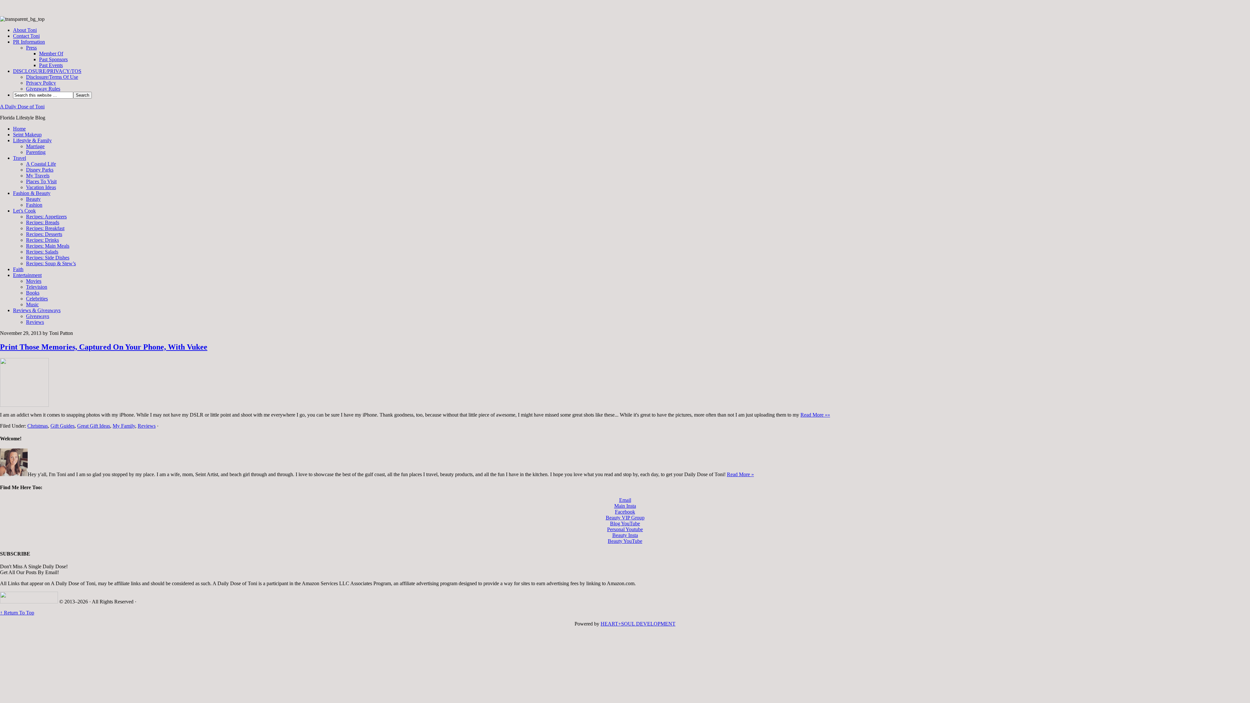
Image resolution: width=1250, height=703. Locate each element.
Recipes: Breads (42, 222)
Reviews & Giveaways (37, 310)
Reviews (35, 322)
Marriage (35, 146)
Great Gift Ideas (93, 426)
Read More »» (815, 415)
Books (32, 293)
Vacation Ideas (41, 187)
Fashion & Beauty (31, 193)
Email (625, 500)
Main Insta (625, 506)
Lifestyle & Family (32, 140)
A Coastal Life (41, 164)
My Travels (37, 175)
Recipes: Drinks (42, 240)
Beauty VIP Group (625, 517)
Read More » (740, 474)
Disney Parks (39, 169)
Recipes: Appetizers (46, 216)
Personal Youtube (625, 529)
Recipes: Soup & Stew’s (51, 263)
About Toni (25, 30)
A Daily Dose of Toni (22, 106)
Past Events (51, 65)
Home (19, 128)
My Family (124, 426)
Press (31, 47)
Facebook (625, 512)
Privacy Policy (41, 83)
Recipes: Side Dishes (47, 257)
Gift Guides (62, 426)
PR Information (29, 42)
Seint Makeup (27, 134)
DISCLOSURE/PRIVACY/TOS (47, 71)
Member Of (51, 53)
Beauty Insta (625, 535)
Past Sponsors (53, 59)
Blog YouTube (625, 523)
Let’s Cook (24, 211)
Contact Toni (26, 36)
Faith (18, 269)
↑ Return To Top (17, 612)
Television (36, 287)
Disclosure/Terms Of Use (52, 77)
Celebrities (37, 298)
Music (32, 304)
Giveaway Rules (43, 88)
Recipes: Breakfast (45, 228)
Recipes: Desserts (44, 234)
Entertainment (27, 275)
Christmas (37, 426)
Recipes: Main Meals (47, 246)
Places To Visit (41, 181)
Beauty (33, 199)
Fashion (34, 205)
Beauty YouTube (625, 541)
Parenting (36, 152)
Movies (33, 281)
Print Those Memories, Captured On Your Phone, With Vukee (103, 347)
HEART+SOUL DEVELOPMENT (638, 624)
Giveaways (37, 316)
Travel (19, 158)
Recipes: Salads (42, 252)
